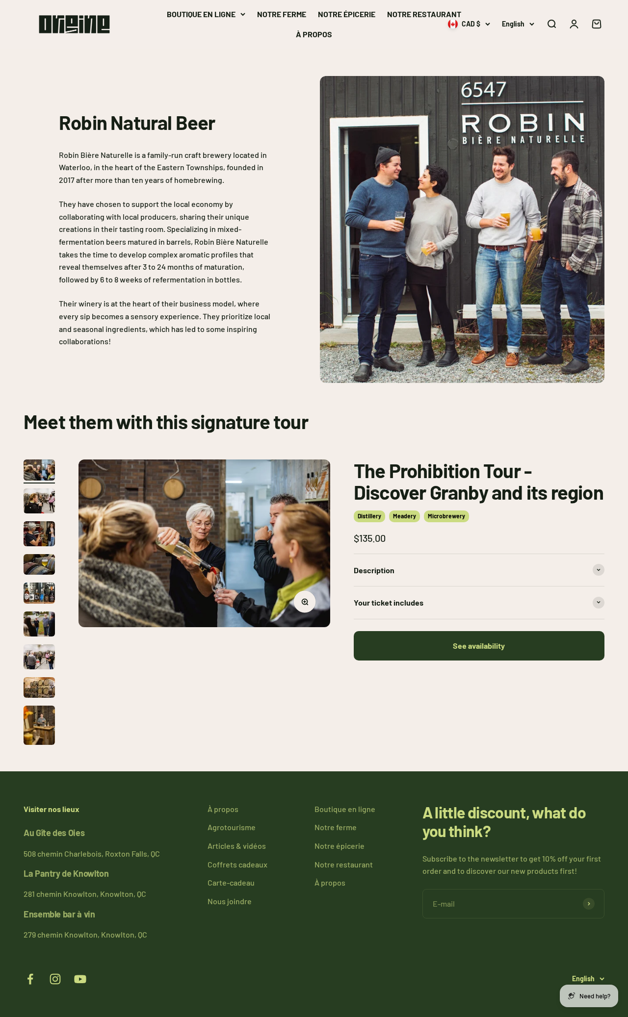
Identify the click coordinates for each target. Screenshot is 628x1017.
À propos (314, 34)
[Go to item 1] (39, 471)
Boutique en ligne (201, 14)
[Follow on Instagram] (55, 979)
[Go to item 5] (39, 595)
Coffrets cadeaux (237, 864)
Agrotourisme (232, 827)
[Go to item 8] (39, 689)
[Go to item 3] (39, 535)
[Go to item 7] (39, 658)
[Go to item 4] (39, 566)
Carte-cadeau (231, 882)
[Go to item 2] (39, 502)
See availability (479, 645)
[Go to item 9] (39, 727)
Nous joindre (230, 901)
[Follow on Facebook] (30, 979)
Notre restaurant (424, 14)
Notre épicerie (346, 14)
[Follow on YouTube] (80, 979)
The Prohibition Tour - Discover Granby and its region (478, 481)
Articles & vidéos (237, 845)
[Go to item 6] (39, 625)
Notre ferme (281, 14)
